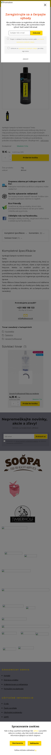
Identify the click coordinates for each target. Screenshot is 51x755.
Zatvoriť (25, 59)
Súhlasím (34, 743)
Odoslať (36, 33)
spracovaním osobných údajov (28, 48)
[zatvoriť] (45, 5)
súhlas (35, 731)
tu (35, 750)
